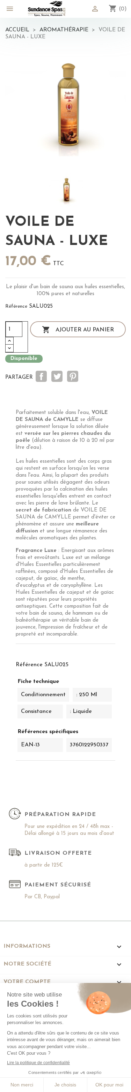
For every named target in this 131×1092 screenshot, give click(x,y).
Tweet (57, 376)
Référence (16, 306)
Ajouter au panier (78, 329)
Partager (41, 376)
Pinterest (72, 376)
